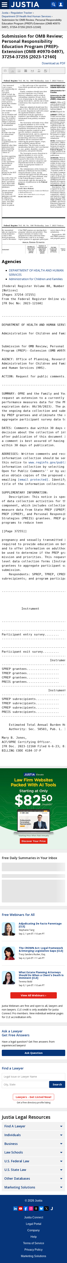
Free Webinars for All (18, 915)
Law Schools (13, 1152)
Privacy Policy (33, 1249)
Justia (5, 12)
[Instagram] (31, 1208)
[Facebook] (26, 1208)
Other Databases (17, 1178)
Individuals (12, 1135)
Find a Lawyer (13, 1068)
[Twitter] (46, 1208)
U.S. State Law (15, 1169)
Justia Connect (33, 1217)
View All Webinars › (33, 995)
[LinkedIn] (15, 1208)
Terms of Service (33, 1243)
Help (34, 1236)
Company (33, 1230)
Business (11, 1144)
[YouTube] (20, 1208)
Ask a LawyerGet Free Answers (15, 1033)
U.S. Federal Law (16, 1161)
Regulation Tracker (21, 12)
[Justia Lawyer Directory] (51, 1208)
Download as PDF (53, 63)
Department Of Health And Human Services (26, 16)
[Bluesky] (41, 1208)
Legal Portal (33, 1223)
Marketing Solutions (19, 1187)
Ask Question (34, 1053)
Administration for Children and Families (36, 279)
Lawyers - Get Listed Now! (33, 1097)
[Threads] (36, 1208)
